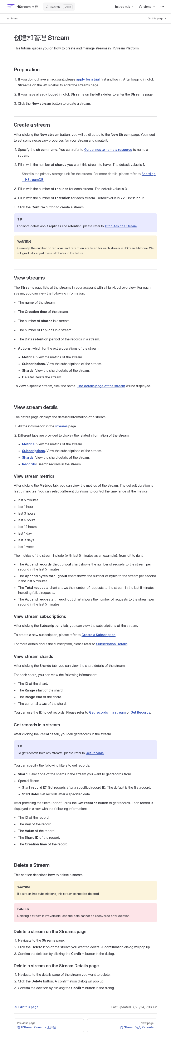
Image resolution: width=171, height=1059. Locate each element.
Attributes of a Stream (121, 226)
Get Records (140, 712)
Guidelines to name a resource (108, 149)
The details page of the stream (101, 386)
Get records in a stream (107, 712)
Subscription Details (111, 644)
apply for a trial (88, 79)
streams (61, 426)
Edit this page (28, 1007)
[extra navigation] (162, 6)
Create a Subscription (99, 635)
